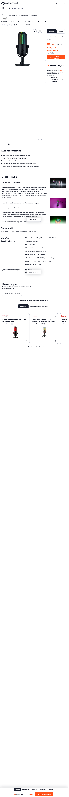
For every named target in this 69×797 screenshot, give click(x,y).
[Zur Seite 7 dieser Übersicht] (25, 144)
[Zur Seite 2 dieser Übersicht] (11, 144)
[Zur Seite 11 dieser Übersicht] (35, 144)
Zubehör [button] (51, 789)
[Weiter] (41, 85)
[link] (8, 25)
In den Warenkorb (57, 57)
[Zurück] (4, 85)
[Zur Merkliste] (60, 3)
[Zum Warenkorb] (64, 3)
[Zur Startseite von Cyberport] (9, 3)
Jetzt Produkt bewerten (12, 293)
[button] (61, 44)
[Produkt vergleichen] (40, 141)
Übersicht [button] (17, 789)
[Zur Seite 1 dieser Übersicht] (9, 144)
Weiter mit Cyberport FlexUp (54, 79)
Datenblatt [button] (34, 789)
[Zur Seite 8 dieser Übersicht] (27, 144)
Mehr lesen (32, 219)
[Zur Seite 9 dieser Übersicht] (30, 144)
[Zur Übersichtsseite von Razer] (5, 19)
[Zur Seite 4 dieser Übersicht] (17, 144)
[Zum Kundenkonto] (56, 3)
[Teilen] (35, 31)
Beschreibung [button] (25, 789)
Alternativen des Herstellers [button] (39, 306)
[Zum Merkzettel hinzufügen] (40, 31)
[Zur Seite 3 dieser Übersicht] (14, 144)
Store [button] (61, 31)
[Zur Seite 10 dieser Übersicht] (33, 144)
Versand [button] (51, 31)
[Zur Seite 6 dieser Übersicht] (22, 144)
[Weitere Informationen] (62, 37)
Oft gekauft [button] (23, 306)
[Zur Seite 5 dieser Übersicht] (19, 144)
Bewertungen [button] (43, 789)
